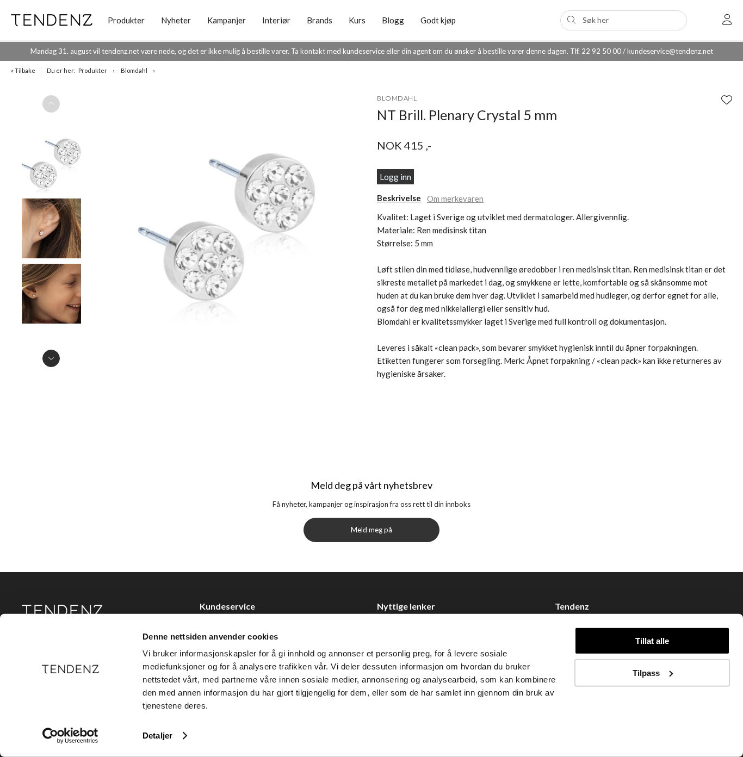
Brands (319, 20)
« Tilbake (23, 70)
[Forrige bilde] (51, 104)
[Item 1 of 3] (51, 231)
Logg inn (395, 177)
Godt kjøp (438, 20)
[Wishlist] (726, 99)
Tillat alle (652, 641)
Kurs (357, 20)
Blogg (393, 20)
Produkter (92, 70)
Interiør (276, 20)
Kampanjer (226, 20)
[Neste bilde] (51, 358)
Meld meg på (371, 529)
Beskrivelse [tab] (399, 198)
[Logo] (51, 20)
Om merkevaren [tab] (455, 198)
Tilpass (646, 672)
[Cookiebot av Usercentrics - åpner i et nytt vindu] (70, 736)
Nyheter (176, 20)
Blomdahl (134, 70)
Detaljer (157, 735)
